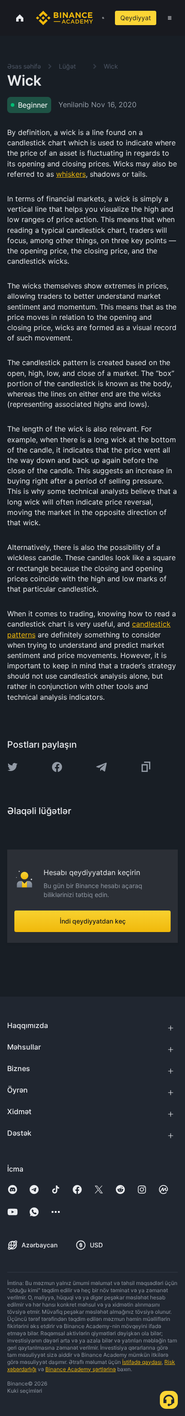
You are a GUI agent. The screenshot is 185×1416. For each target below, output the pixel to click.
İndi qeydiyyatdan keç (93, 921)
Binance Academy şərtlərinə (80, 1369)
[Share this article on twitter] (12, 767)
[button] (169, 18)
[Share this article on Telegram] (101, 767)
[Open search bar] (100, 18)
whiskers (71, 174)
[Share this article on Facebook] (57, 767)
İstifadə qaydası (142, 1362)
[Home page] (64, 18)
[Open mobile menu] (170, 18)
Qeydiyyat (135, 18)
